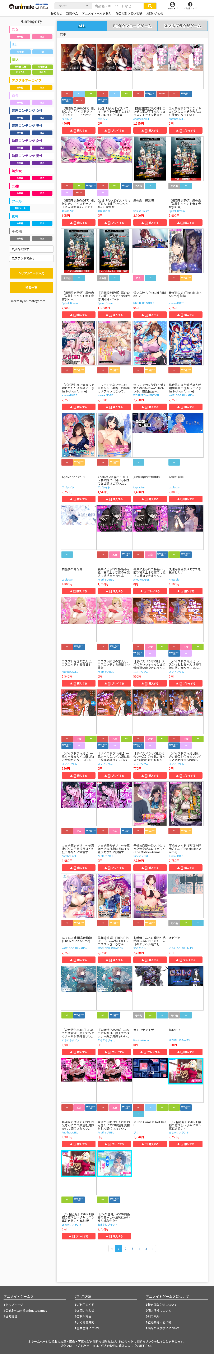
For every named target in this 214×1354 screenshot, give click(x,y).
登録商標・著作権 (159, 1322)
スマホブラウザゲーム (182, 26)
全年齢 (20, 36)
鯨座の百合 (68, 211)
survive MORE (176, 303)
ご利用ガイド (85, 1304)
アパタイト (68, 487)
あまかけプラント (179, 1132)
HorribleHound (141, 1040)
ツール (17, 201)
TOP (63, 34)
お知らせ (11, 1316)
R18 (42, 36)
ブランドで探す (25, 258)
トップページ (14, 1304)
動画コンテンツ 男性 (27, 155)
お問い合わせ (85, 1310)
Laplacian (139, 487)
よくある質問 (85, 1322)
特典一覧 (31, 287)
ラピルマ (67, 118)
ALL (82, 25)
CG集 (15, 185)
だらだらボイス (70, 1040)
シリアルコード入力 (31, 273)
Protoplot (174, 579)
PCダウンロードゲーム (132, 26)
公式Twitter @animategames (26, 1310)
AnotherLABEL (141, 118)
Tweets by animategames (27, 301)
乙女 (15, 29)
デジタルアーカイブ (27, 80)
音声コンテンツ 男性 (27, 125)
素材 (15, 216)
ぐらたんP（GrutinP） (181, 948)
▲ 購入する (78, 130)
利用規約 (153, 1316)
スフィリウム (140, 671)
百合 (15, 95)
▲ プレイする (114, 130)
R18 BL (42, 72)
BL (14, 44)
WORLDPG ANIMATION (146, 395)
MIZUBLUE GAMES (143, 303)
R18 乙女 (20, 72)
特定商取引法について (162, 1304)
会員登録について (88, 1328)
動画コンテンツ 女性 (27, 140)
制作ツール (20, 208)
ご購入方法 (84, 1316)
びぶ (135, 1132)
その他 (17, 231)
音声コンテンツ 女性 (27, 110)
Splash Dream (141, 211)
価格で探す (22, 249)
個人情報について (159, 1310)
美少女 (17, 170)
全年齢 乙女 (20, 66)
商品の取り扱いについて (164, 1328)
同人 (15, 59)
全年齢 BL (42, 66)
